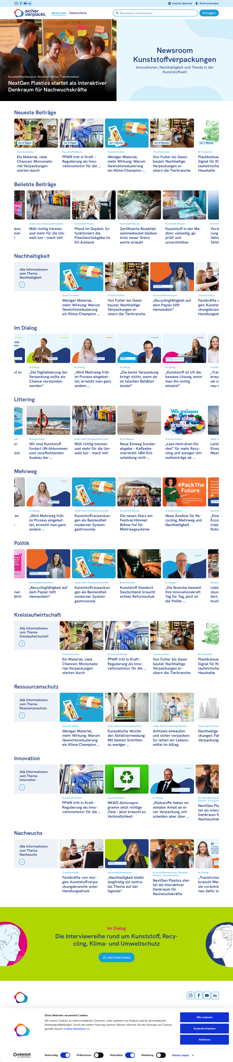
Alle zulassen (204, 1017)
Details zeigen (180, 1055)
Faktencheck (78, 13)
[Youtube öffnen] (25, 3)
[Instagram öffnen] (16, 3)
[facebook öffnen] (21, 3)
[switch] (99, 1055)
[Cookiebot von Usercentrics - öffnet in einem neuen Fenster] (22, 1055)
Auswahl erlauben (204, 1028)
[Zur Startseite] (30, 13)
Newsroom (59, 13)
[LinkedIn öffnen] (30, 3)
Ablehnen (204, 1039)
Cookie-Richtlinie (75, 1028)
